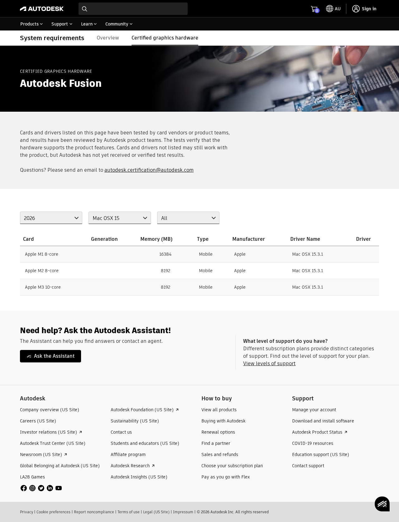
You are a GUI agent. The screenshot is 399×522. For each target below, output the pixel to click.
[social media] (41, 488)
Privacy (26, 512)
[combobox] (133, 8)
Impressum (183, 512)
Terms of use (129, 512)
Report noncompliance (94, 512)
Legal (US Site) (156, 512)
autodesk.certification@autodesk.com (149, 170)
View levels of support (269, 363)
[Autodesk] (42, 9)
